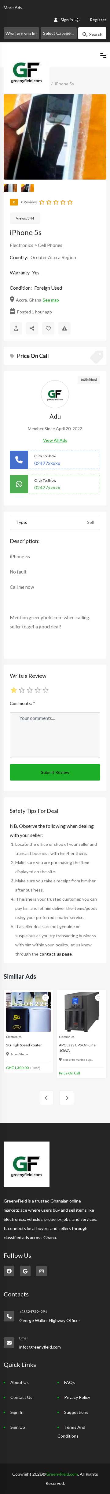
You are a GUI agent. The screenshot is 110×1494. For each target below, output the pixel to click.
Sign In (17, 1412)
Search (95, 34)
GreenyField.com (62, 1474)
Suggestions (76, 1412)
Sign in (67, 19)
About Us (19, 1382)
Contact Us (21, 1397)
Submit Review (55, 772)
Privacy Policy (77, 1397)
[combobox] (59, 33)
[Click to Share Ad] (32, 328)
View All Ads (55, 440)
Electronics (21, 245)
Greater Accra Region (53, 257)
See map (51, 299)
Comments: (22, 703)
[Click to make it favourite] (48, 328)
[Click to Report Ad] (64, 328)
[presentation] (46, 1098)
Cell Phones (50, 245)
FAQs (69, 1382)
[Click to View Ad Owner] (16, 328)
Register (98, 19)
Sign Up (17, 1427)
